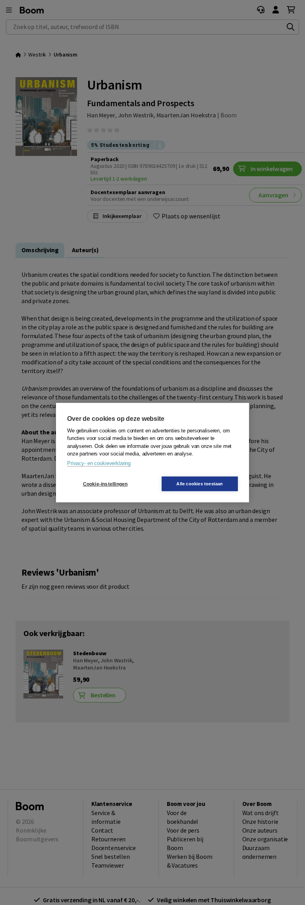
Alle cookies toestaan (199, 483)
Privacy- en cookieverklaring (99, 463)
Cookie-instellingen (105, 484)
